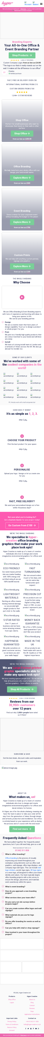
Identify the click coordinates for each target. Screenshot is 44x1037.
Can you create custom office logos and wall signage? (23, 909)
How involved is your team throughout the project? (22, 933)
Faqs (32, 1011)
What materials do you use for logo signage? (19, 916)
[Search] (22, 4)
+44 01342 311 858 (32, 1021)
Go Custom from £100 (20, 525)
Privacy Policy (12, 1021)
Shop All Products (21, 689)
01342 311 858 (22, 850)
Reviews (32, 1008)
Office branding (11, 858)
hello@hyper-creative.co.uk (32, 1024)
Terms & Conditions (12, 1024)
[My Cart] (36, 3)
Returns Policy (11, 1027)
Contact (32, 1005)
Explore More (20, 177)
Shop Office (20, 133)
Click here (23, 9)
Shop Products (20, 55)
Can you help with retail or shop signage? (22, 928)
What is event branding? (15, 887)
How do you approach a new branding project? (20, 892)
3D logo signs (36, 870)
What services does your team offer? (20, 898)
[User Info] (28, 3)
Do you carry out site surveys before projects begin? (20, 903)
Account (12, 1030)
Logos (12, 1002)
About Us (32, 999)
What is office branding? (15, 854)
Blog (32, 1002)
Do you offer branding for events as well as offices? (22, 922)
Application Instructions (32, 1014)
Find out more (20, 829)
